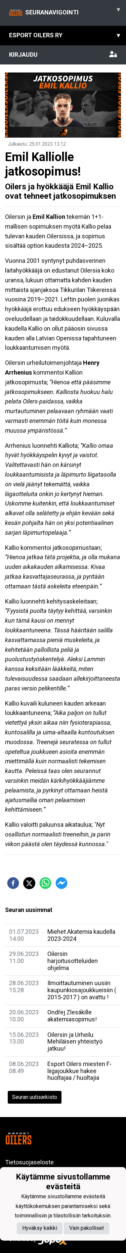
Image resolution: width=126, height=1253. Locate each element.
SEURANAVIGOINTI (72, 11)
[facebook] (13, 883)
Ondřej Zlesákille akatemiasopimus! (72, 1016)
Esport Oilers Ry (64, 35)
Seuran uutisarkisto (34, 1097)
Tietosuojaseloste (29, 1162)
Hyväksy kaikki (39, 1228)
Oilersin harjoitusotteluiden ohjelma (72, 960)
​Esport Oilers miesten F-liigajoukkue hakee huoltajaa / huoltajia (79, 1070)
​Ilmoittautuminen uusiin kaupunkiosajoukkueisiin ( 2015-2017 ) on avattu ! (81, 989)
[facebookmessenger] (61, 883)
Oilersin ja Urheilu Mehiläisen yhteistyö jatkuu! (74, 1041)
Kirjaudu (23, 54)
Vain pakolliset (86, 1228)
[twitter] (29, 883)
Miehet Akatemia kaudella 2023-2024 (81, 935)
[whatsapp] (45, 883)
